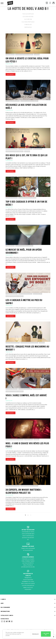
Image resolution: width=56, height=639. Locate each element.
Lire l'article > (10, 74)
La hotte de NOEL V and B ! (24, 54)
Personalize (35, 634)
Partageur (28, 27)
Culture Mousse (11, 149)
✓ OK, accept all (46, 634)
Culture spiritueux (28, 22)
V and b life (28, 24)
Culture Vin (10, 54)
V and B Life (28, 439)
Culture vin (28, 19)
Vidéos (37, 54)
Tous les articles (28, 14)
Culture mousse (28, 16)
